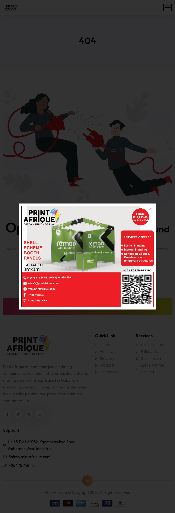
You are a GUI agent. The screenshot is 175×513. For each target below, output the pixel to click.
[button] (150, 209)
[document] (87, 256)
